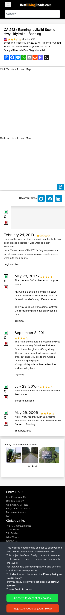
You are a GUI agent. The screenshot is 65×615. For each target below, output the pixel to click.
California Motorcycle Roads (28, 46)
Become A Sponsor (16, 512)
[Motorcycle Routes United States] (5, 39)
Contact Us (12, 541)
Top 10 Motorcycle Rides (18, 525)
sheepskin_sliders (14, 43)
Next (54, 455)
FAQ (8, 516)
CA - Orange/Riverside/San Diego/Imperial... (27, 48)
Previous (10, 455)
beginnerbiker (11, 264)
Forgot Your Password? (18, 508)
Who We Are (12, 537)
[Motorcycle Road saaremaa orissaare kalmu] (30, 455)
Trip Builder (12, 533)
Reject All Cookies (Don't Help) (33, 608)
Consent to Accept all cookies (32, 598)
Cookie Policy (14, 578)
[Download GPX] (60, 187)
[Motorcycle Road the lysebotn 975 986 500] (13, 455)
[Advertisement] (32, 103)
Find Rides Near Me (16, 497)
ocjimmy (19, 321)
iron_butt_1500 (23, 430)
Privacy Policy (50, 574)
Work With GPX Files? (17, 504)
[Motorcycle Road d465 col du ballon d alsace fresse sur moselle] (47, 455)
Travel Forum (13, 529)
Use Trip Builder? (15, 501)
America (46, 43)
